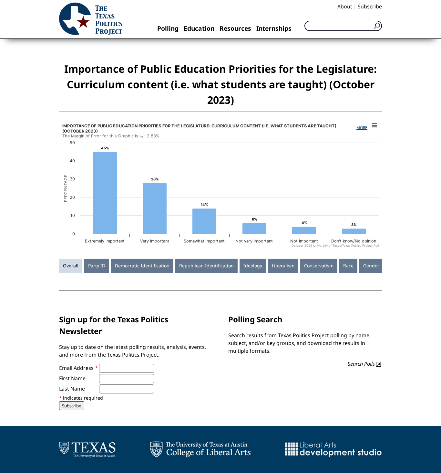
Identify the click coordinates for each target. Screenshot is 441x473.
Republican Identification (206, 266)
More (361, 127)
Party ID (96, 266)
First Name (72, 378)
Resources (235, 28)
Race (348, 266)
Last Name (72, 388)
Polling (168, 28)
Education (199, 28)
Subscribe (370, 6)
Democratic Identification (142, 266)
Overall (70, 266)
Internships (274, 28)
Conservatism (318, 266)
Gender (371, 266)
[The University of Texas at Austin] (87, 449)
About (344, 6)
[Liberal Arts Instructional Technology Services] (333, 449)
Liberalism (283, 266)
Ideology (252, 266)
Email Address (78, 367)
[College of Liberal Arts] (200, 449)
